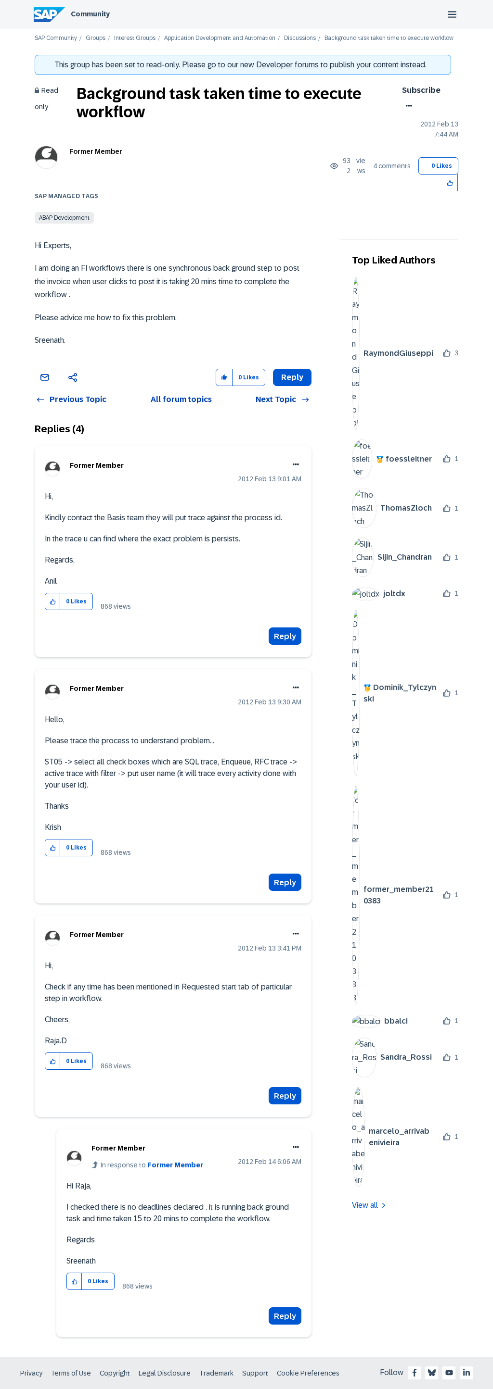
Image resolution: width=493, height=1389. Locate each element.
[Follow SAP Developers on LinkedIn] (466, 1372)
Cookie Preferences (308, 1373)
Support (255, 1373)
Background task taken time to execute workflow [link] (389, 38)
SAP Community (56, 38)
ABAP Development (64, 217)
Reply (285, 636)
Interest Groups (135, 38)
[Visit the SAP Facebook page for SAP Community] (414, 1372)
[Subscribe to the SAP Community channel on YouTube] (449, 1372)
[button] (450, 182)
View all (365, 1205)
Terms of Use (71, 1373)
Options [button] (407, 106)
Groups (95, 38)
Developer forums (287, 65)
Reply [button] (292, 377)
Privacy (31, 1373)
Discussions (300, 38)
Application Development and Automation (219, 38)
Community (90, 14)
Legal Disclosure (165, 1373)
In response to (152, 1165)
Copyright (115, 1373)
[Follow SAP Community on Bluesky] (432, 1372)
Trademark (216, 1373)
